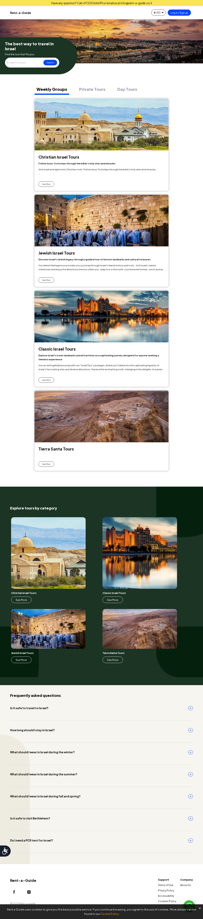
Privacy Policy (166, 890)
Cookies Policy (167, 901)
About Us (185, 885)
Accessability (166, 895)
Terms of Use (165, 885)
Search (50, 62)
